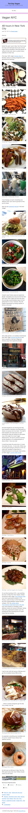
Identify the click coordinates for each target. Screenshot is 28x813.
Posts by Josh (7, 792)
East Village (10, 798)
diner (18, 796)
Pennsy (4, 800)
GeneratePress (21, 810)
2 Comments (7, 804)
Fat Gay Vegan (14, 4)
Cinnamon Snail (13, 796)
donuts (22, 796)
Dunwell (4, 798)
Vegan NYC (19, 800)
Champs (6, 796)
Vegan (8, 794)
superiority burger (11, 800)
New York (16, 798)
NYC (20, 798)
